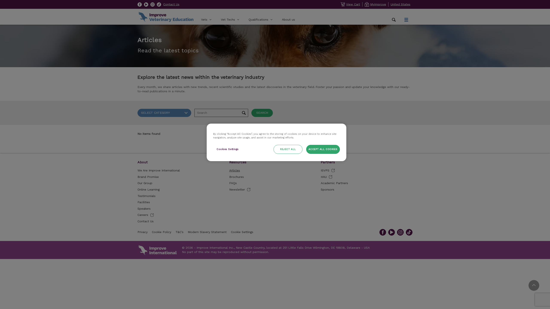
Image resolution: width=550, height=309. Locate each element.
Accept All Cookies (323, 149)
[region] (276, 142)
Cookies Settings (228, 149)
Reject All (288, 149)
